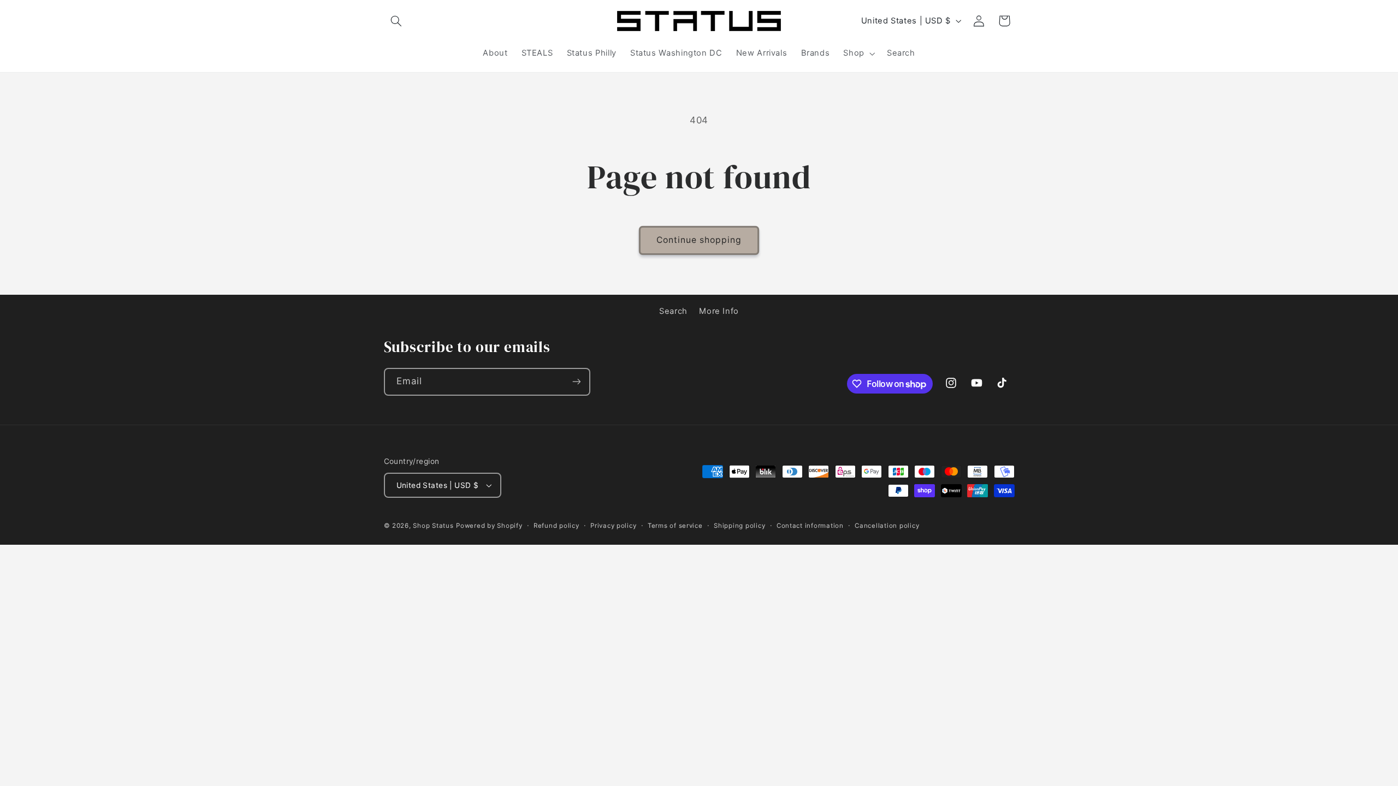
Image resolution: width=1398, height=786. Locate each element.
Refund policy (556, 525)
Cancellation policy (887, 525)
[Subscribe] (576, 382)
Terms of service (675, 525)
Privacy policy (613, 525)
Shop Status (433, 525)
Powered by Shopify (489, 525)
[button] (396, 20)
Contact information (810, 525)
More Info (719, 311)
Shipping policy (739, 525)
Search (673, 311)
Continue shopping (699, 240)
